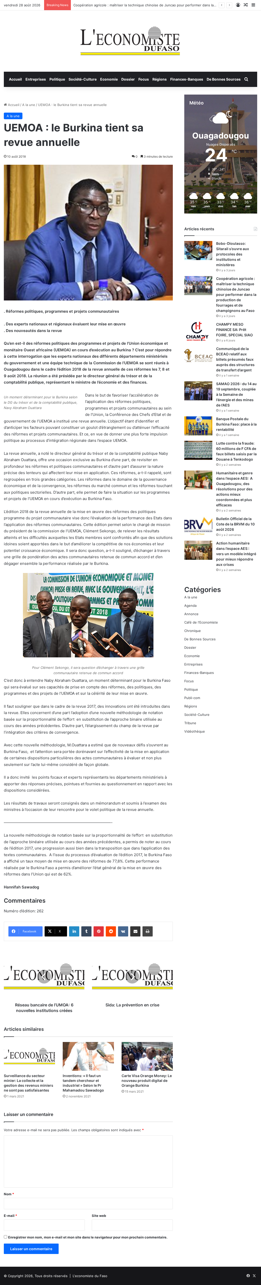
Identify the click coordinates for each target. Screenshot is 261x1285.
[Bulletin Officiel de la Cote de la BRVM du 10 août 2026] (198, 525)
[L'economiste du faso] (130, 38)
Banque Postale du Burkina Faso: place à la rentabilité (236, 424)
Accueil (15, 79)
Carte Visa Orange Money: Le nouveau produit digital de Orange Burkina (147, 1080)
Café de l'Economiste (201, 622)
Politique (57, 79)
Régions (159, 79)
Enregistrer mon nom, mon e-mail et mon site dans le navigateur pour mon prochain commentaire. (87, 1237)
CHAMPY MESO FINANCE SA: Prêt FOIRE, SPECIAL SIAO (234, 329)
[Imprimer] (147, 931)
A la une (28, 105)
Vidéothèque (194, 731)
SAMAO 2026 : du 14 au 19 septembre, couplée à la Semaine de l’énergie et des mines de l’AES (236, 394)
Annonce (191, 614)
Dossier (128, 79)
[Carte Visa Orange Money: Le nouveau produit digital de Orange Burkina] (147, 1056)
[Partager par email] (135, 931)
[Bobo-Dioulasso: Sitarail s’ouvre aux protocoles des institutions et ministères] (198, 250)
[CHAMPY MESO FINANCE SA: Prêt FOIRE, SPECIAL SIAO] (198, 331)
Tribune (190, 723)
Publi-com (192, 698)
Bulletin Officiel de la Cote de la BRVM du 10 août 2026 (235, 524)
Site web (99, 1216)
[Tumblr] (86, 931)
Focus (143, 79)
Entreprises (35, 79)
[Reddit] (111, 931)
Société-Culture (83, 79)
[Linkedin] (74, 931)
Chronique (192, 631)
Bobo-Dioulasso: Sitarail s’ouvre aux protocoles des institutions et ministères (232, 254)
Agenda (190, 605)
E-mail (10, 1216)
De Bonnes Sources (224, 79)
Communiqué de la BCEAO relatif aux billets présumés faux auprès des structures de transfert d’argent (235, 359)
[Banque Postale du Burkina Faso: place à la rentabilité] (198, 425)
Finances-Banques (186, 79)
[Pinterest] (99, 931)
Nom (9, 1194)
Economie (109, 79)
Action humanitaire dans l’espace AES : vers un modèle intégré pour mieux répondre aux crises (236, 554)
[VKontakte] (123, 931)
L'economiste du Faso (90, 1276)
